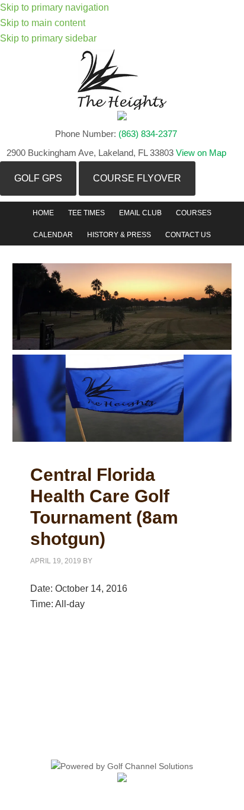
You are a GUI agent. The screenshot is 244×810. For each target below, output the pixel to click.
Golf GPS (38, 178)
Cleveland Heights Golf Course (122, 79)
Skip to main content (42, 23)
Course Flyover (137, 178)
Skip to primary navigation (54, 7)
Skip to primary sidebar (48, 38)
